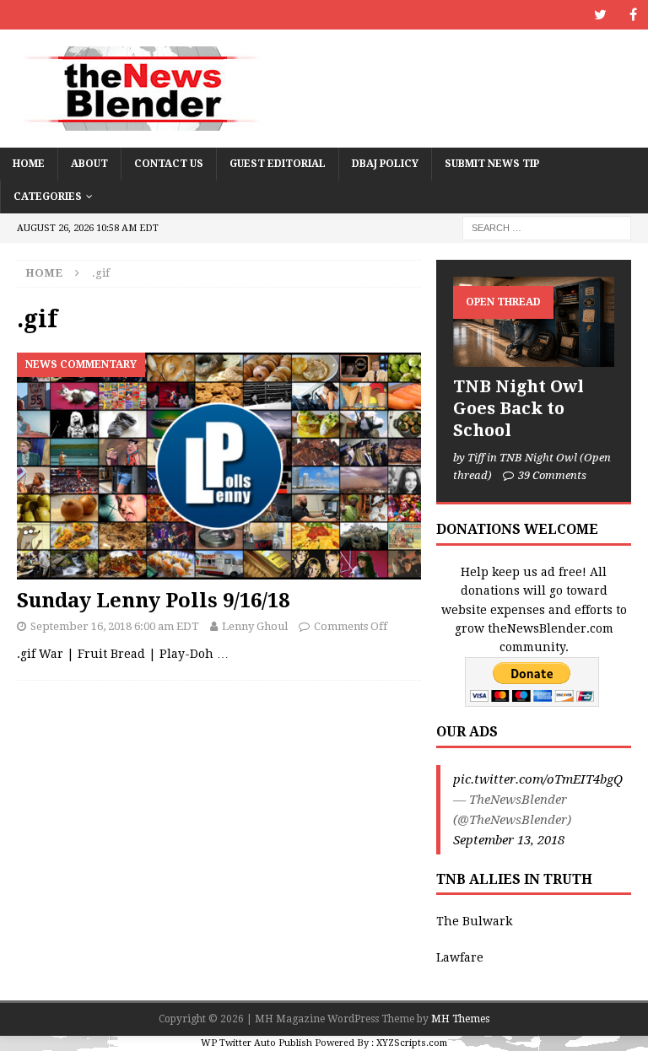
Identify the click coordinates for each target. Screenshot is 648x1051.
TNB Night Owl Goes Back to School (518, 408)
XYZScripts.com (411, 1043)
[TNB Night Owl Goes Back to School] (533, 322)
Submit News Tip (492, 164)
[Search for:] (546, 227)
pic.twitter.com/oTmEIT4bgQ (538, 779)
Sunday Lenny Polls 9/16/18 (153, 600)
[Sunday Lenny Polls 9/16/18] (219, 466)
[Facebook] (633, 15)
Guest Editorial (278, 164)
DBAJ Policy (385, 164)
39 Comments (552, 475)
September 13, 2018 (508, 840)
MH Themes (460, 1019)
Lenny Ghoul (255, 626)
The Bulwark (474, 921)
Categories (48, 196)
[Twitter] (600, 15)
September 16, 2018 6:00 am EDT (114, 626)
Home (29, 164)
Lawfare (459, 957)
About (89, 164)
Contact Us (168, 164)
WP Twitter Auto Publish (256, 1043)
